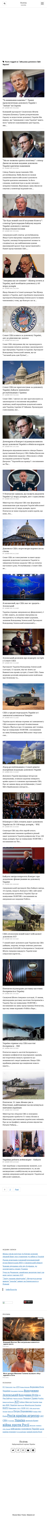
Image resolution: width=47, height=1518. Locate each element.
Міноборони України (33, 1405)
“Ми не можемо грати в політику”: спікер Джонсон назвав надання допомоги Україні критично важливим (23, 163)
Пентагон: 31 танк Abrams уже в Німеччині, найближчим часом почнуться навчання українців (23, 1105)
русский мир (21, 1432)
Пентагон (10, 1411)
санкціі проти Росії (34, 1432)
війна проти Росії (16, 1425)
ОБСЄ (19, 1408)
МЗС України (11, 1405)
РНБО (39, 1411)
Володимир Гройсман (17, 1391)
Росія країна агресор (23, 1415)
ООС (27, 1408)
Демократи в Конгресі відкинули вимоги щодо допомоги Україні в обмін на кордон (23, 443)
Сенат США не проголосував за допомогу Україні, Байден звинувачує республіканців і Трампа (23, 390)
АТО (18, 1387)
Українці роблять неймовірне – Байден (22, 1159)
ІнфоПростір (11, 1289)
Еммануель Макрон (8, 1402)
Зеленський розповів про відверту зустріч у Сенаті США (23, 659)
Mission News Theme (19, 1515)
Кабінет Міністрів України (28, 1402)
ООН (23, 1408)
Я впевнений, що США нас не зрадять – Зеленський (22, 604)
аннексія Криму (32, 1420)
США (5, 1420)
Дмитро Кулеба (18, 1398)
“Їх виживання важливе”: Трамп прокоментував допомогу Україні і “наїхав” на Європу (20, 103)
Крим (40, 1402)
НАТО (5, 1408)
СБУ (42, 1416)
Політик (23, 2)
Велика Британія (25, 1387)
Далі (17, 1189)
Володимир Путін (28, 1394)
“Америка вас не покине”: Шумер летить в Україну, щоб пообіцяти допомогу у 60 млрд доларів (23, 283)
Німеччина (13, 1408)
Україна (20, 1420)
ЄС (4, 1387)
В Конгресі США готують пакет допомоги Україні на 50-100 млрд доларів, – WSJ (23, 823)
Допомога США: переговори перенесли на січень (23, 550)
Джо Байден (8, 1398)
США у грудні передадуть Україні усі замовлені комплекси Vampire (21, 714)
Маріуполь (20, 1405)
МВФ (4, 1405)
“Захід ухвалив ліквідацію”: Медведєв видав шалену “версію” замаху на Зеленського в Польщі (22, 1281)
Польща (35, 1411)
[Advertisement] (23, 33)
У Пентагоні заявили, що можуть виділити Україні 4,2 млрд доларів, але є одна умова (23, 495)
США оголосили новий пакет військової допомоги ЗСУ (22, 935)
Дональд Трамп (30, 1398)
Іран (14, 1387)
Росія (5, 1416)
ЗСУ (16, 1401)
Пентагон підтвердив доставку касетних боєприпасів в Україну (23, 990)
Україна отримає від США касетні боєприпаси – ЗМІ (19, 1044)
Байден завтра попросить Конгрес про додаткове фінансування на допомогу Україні (21, 879)
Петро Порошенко (23, 1411)
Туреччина (11, 1421)
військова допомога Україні (25, 1428)
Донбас (41, 1398)
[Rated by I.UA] (8, 1303)
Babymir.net (31, 1515)
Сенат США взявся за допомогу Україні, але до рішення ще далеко (22, 336)
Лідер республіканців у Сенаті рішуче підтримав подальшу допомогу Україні (22, 768)
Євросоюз (9, 1387)
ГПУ (40, 1395)
